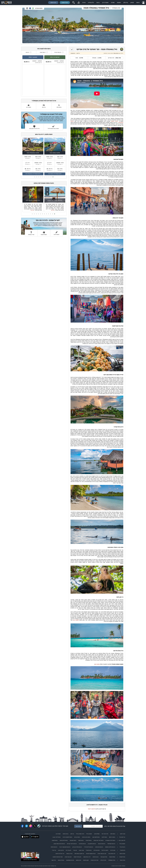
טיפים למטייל (89, 850)
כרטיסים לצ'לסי (54, 847)
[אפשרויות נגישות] (78, 2)
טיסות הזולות (57, 826)
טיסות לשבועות (73, 840)
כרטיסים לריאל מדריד (88, 847)
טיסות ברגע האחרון (86, 837)
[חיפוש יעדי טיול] (73, 2)
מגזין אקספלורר (116, 8)
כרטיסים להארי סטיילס (72, 843)
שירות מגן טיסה (104, 857)
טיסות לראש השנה (64, 840)
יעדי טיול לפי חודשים (60, 853)
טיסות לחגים (104, 837)
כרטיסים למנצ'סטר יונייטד (64, 847)
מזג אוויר (75, 850)
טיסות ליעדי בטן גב (57, 837)
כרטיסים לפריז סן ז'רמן (77, 847)
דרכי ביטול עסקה (86, 857)
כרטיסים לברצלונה (99, 847)
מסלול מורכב (96, 833)
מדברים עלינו (103, 860)
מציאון (132, 2)
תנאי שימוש (78, 860)
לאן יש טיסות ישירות (102, 853)
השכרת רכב (105, 2)
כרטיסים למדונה (82, 843)
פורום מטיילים (96, 850)
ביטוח (98, 2)
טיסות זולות (113, 826)
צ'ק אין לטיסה (95, 857)
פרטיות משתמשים (70, 860)
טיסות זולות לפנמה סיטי (44, 48)
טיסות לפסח (81, 840)
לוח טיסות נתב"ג (111, 853)
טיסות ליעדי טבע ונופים (98, 840)
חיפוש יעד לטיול (105, 850)
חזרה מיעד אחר (105, 833)
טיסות (137, 2)
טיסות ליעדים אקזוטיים (110, 840)
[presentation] (66, 149)
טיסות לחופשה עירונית (67, 837)
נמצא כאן (97, 664)
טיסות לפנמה (114, 121)
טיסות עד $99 (112, 837)
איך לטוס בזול (122, 837)
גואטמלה (94, 57)
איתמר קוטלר (116, 53)
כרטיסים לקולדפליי (111, 843)
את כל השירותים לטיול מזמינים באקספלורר (44, 100)
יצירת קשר (53, 860)
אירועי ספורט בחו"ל (80, 833)
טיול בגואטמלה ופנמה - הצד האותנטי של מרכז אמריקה (97, 49)
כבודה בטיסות (69, 853)
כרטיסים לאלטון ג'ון (92, 843)
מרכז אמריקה (111, 57)
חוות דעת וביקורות (94, 860)
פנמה (76, 57)
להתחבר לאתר (91, 809)
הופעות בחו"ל (89, 833)
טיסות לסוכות (55, 840)
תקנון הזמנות (86, 860)
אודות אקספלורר (111, 860)
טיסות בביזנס (77, 837)
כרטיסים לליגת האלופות (110, 847)
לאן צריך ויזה (68, 850)
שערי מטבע (81, 850)
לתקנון (35, 225)
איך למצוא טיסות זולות (79, 853)
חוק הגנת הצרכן (68, 857)
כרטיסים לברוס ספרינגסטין (59, 843)
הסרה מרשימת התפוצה (58, 857)
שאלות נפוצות (112, 857)
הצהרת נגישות (61, 860)
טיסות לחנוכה (89, 840)
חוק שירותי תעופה (77, 857)
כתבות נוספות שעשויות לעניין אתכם (44, 183)
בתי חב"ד (54, 850)
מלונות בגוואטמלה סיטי (33, 152)
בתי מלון (125, 2)
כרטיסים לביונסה (101, 843)
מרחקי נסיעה (61, 850)
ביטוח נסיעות (65, 833)
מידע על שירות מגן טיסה (34, 128)
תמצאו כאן (76, 620)
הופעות (119, 2)
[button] (53, 177)
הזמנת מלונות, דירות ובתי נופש (43, 134)
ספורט (112, 2)
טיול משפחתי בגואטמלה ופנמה (96, 8)
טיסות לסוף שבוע (96, 837)
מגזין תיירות (112, 850)
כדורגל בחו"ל (122, 847)
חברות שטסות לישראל (91, 853)
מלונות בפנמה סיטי (55, 152)
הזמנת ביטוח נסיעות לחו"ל (53, 128)
